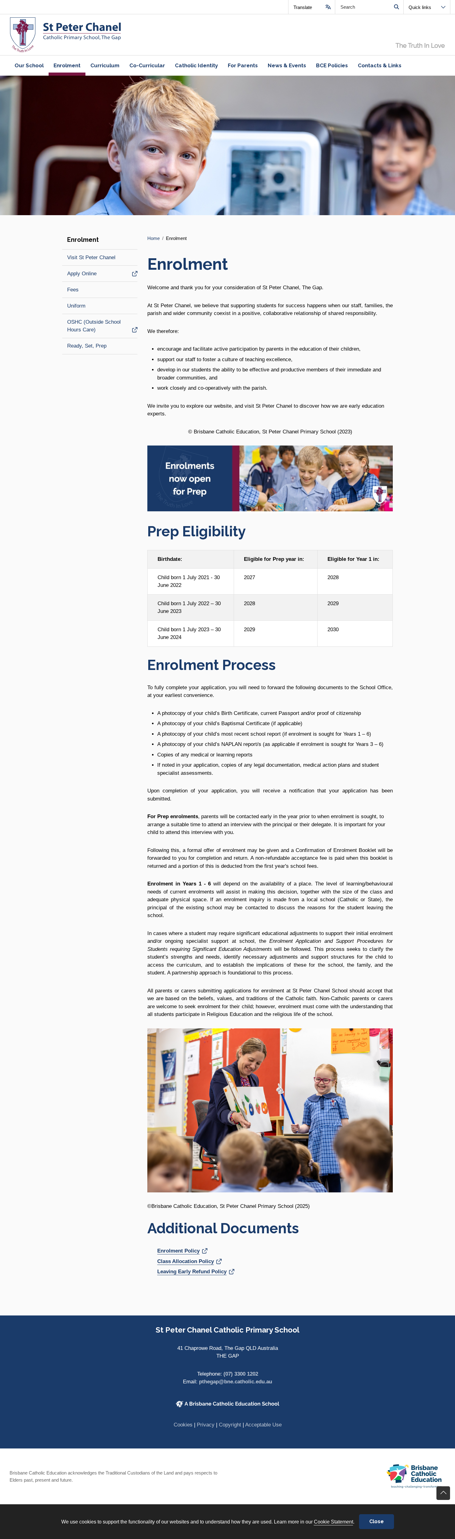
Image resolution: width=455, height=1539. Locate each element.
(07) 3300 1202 (240, 1374)
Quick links (420, 7)
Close (376, 1521)
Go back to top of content (443, 1493)
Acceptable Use (263, 1425)
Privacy (205, 1425)
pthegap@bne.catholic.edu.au (235, 1382)
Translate (302, 7)
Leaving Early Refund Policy (192, 1271)
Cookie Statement (333, 1521)
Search (396, 7)
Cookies (183, 1425)
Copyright (230, 1425)
